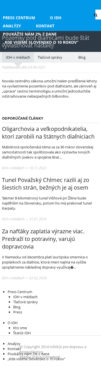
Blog (82, 57)
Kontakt (45, 25)
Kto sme (20, 327)
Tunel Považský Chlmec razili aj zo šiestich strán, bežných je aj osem (45, 183)
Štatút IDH (22, 332)
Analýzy (12, 25)
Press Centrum (19, 17)
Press (17, 312)
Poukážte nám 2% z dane (30, 34)
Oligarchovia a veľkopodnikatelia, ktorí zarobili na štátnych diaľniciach (48, 132)
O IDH (55, 17)
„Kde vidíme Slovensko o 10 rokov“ (40, 42)
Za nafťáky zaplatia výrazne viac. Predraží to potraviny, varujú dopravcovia (43, 238)
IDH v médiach (18, 57)
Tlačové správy (50, 57)
